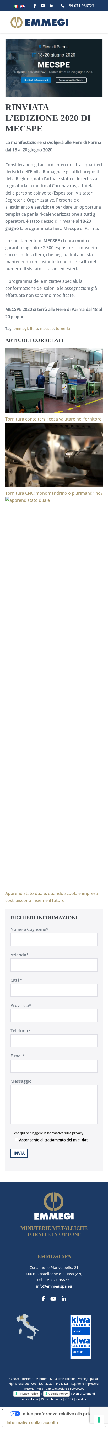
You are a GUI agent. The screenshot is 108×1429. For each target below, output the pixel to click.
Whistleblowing (51, 1399)
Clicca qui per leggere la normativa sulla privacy (46, 1133)
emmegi (21, 328)
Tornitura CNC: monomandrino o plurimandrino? (53, 493)
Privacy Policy (28, 1393)
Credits (81, 1399)
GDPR (69, 1399)
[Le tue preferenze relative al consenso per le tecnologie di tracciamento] (99, 1420)
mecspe (47, 328)
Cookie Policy (58, 1393)
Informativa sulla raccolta (32, 1422)
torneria (63, 328)
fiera (34, 328)
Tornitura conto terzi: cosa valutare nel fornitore (53, 419)
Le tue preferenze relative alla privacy (59, 1413)
